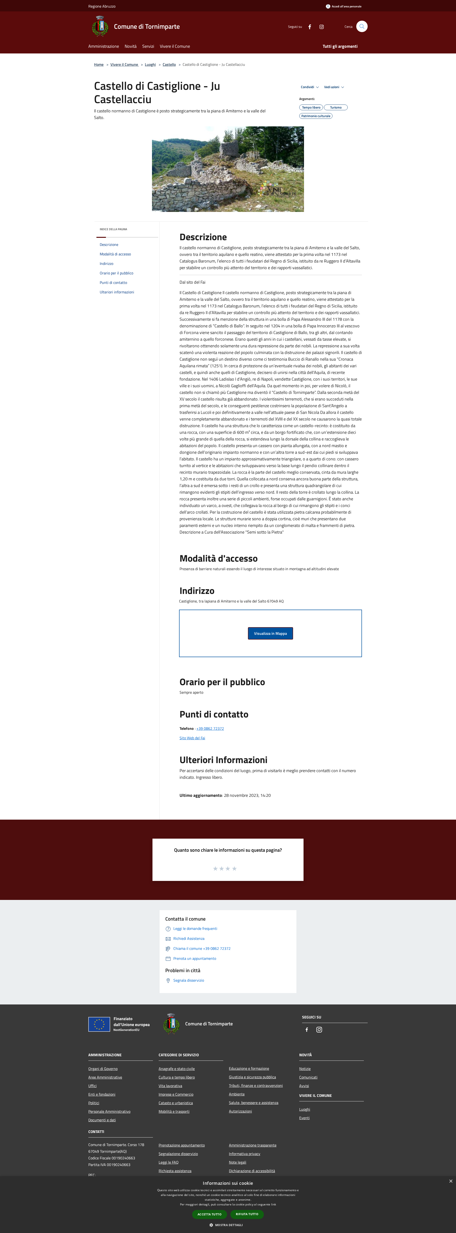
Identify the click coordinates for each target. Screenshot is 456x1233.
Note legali (237, 1162)
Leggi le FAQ (169, 1162)
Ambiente (237, 1094)
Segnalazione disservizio (178, 1154)
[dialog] (228, 1204)
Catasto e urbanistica (176, 1103)
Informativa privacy (244, 1154)
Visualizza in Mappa (270, 633)
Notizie (305, 1068)
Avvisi (304, 1086)
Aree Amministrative (105, 1077)
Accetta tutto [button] (210, 1214)
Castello (169, 64)
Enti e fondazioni (101, 1094)
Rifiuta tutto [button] (247, 1214)
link (273, 1204)
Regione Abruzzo (101, 6)
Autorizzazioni (240, 1111)
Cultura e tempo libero (177, 1077)
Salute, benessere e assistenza (253, 1102)
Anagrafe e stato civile (177, 1068)
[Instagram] (319, 26)
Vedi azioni (332, 87)
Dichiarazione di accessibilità (252, 1171)
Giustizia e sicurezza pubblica (252, 1077)
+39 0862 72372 (210, 728)
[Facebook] (308, 26)
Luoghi (150, 64)
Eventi (304, 1118)
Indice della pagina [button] (113, 229)
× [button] (450, 1181)
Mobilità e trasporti (174, 1111)
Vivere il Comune (124, 64)
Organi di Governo (103, 1068)
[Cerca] (362, 26)
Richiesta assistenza (175, 1171)
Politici (93, 1103)
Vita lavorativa (170, 1086)
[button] (228, 1225)
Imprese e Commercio (176, 1094)
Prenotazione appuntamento (182, 1145)
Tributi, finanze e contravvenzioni (256, 1085)
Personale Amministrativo (109, 1111)
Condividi (308, 87)
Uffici (92, 1086)
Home (99, 64)
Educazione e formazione (249, 1068)
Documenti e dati (102, 1120)
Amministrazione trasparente (252, 1145)
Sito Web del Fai (192, 738)
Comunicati (308, 1077)
